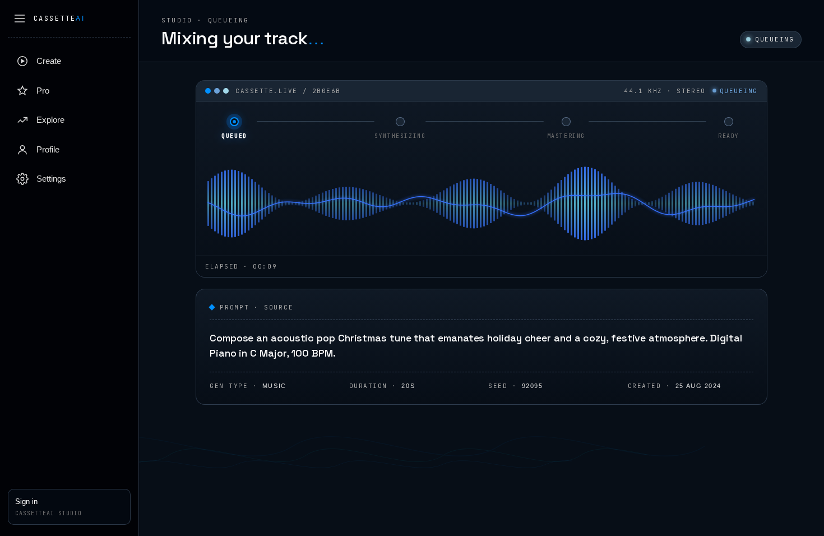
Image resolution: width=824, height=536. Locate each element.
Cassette (59, 18)
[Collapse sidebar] (19, 18)
